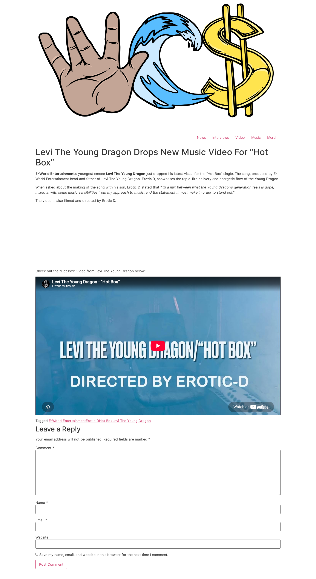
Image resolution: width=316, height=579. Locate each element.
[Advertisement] (158, 236)
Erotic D (92, 421)
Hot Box (105, 421)
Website (41, 537)
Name (41, 502)
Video (240, 137)
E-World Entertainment (67, 421)
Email (41, 520)
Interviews (220, 137)
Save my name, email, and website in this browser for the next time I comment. (103, 554)
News (201, 137)
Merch (272, 137)
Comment (44, 448)
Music (256, 137)
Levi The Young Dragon (131, 421)
